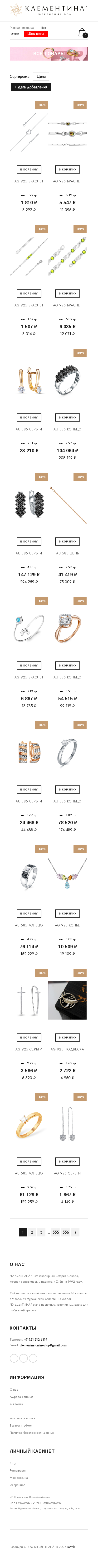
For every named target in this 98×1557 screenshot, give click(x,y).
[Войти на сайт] (65, 32)
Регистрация (18, 1470)
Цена (41, 76)
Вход (13, 1463)
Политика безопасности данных (32, 1432)
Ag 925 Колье (67, 925)
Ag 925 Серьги (28, 1049)
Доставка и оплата (22, 1418)
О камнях (16, 1404)
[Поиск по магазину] (59, 32)
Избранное (17, 1485)
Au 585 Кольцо (68, 429)
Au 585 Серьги (29, 429)
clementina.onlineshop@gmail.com (43, 1345)
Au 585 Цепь (67, 553)
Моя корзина (19, 1477)
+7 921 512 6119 (35, 1339)
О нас (14, 1389)
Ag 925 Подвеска (67, 1049)
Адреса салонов (21, 1396)
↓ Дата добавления (31, 87)
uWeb (71, 1547)
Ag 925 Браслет (29, 181)
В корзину (29, 169)
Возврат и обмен (21, 1425)
